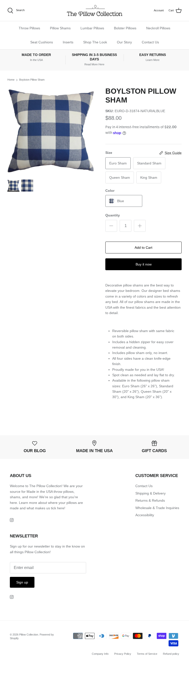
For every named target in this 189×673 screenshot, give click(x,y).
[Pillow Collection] (94, 10)
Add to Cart (143, 247)
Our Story (124, 42)
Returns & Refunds (150, 500)
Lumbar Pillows (92, 28)
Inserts (68, 42)
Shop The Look (95, 42)
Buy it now (144, 264)
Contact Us (150, 42)
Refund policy (171, 653)
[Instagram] (12, 520)
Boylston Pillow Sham (32, 79)
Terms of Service (147, 653)
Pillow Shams (60, 28)
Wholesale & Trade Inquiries (157, 508)
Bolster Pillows (125, 28)
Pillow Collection (28, 634)
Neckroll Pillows (158, 28)
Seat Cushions (41, 42)
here (60, 508)
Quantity (112, 215)
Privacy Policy (122, 653)
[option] (50, 130)
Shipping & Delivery (150, 493)
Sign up (22, 582)
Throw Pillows (29, 28)
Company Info (100, 653)
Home (11, 79)
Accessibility (144, 515)
